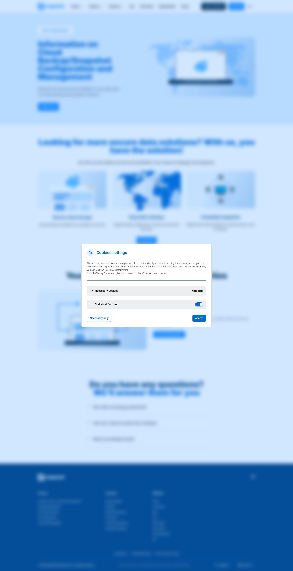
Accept (199, 318)
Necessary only (99, 318)
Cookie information (119, 270)
